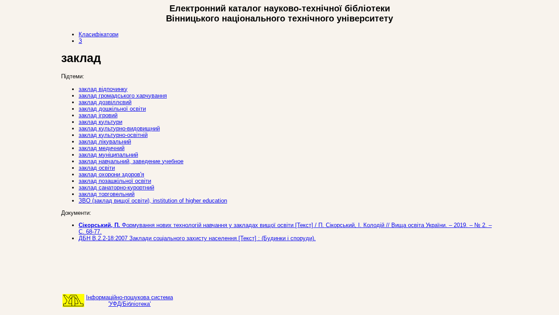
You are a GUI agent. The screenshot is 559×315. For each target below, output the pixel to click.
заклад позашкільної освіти (115, 181)
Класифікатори (98, 34)
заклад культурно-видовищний (119, 128)
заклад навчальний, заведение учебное (131, 161)
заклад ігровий (98, 115)
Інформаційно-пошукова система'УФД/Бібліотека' (129, 300)
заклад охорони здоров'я (111, 174)
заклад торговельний (107, 194)
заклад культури (100, 122)
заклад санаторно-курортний (116, 187)
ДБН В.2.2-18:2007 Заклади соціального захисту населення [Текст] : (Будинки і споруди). (197, 238)
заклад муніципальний (108, 154)
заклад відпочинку (103, 89)
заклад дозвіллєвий (105, 102)
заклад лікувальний (105, 141)
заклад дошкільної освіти (112, 108)
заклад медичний (101, 148)
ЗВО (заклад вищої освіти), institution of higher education (153, 200)
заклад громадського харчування (123, 95)
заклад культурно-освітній (113, 135)
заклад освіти (97, 167)
